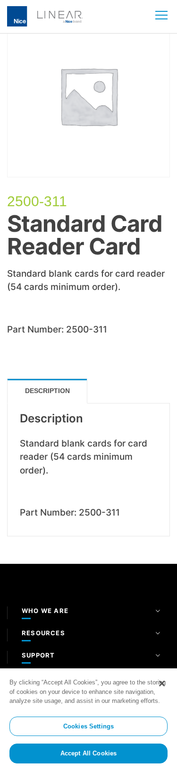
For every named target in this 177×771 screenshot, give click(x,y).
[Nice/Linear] (45, 15)
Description (47, 390)
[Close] (162, 683)
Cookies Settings (88, 726)
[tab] (47, 390)
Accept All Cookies (88, 753)
